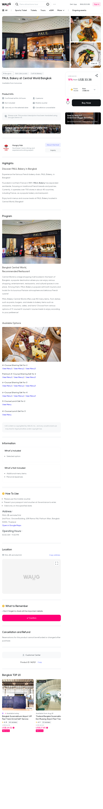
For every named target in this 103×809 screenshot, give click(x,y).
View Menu (6, 404)
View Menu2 (19, 368)
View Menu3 (30, 368)
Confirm (32, 618)
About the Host (53, 145)
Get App (73, 4)
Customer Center (33, 655)
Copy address (54, 555)
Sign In (96, 4)
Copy (40, 662)
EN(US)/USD (85, 4)
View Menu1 (7, 368)
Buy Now (86, 102)
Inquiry (53, 150)
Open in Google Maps (11, 525)
